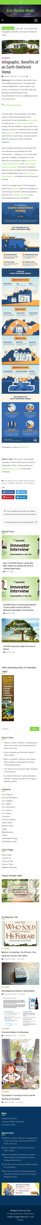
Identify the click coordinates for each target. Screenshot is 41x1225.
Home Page (6, 855)
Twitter (22, 492)
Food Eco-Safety (9, 819)
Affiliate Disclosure (9, 867)
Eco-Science (6, 57)
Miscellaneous (7, 832)
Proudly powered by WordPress (20, 1213)
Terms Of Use (7, 861)
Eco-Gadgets (7, 801)
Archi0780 (6, 468)
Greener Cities (7, 826)
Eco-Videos (6, 813)
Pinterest (9, 497)
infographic (11, 483)
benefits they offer (20, 195)
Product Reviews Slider (12, 875)
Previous (5, 891)
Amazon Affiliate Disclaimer (13, 1121)
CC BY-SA (16, 468)
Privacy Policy (7, 864)
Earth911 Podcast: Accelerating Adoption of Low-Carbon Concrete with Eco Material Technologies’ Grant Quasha (19, 607)
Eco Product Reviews (20, 884)
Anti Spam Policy (9, 1124)
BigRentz (15, 188)
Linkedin (22, 497)
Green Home (7, 822)
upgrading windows (23, 123)
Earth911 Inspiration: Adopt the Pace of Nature (19, 648)
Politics (5, 835)
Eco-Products (7, 794)
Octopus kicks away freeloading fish (19, 522)
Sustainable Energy (9, 838)
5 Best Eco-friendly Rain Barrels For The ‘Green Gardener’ (20, 892)
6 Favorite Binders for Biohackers (15, 1032)
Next (36, 891)
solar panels (32, 120)
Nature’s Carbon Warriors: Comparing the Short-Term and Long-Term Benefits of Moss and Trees (20, 745)
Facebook (9, 492)
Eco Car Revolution (9, 797)
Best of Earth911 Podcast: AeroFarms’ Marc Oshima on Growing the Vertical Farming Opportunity (18, 565)
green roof (11, 132)
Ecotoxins (6, 816)
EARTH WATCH (24, 481)
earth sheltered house (10, 481)
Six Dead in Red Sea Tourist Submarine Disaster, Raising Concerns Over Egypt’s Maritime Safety (20, 778)
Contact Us (6, 858)
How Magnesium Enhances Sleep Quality (18, 990)
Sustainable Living (9, 841)
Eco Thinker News (20, 10)
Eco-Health (6, 804)
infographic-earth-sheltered (25, 483)
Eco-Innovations (8, 807)
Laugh (4, 829)
